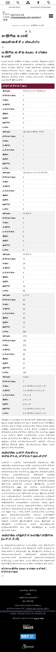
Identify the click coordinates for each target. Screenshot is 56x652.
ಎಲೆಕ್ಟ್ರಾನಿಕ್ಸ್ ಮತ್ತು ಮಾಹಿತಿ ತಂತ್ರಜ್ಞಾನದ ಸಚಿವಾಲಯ (21, 611)
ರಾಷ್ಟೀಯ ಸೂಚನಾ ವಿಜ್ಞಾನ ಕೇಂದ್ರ (37, 609)
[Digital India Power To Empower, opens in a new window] (28, 647)
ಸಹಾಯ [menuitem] (28, 594)
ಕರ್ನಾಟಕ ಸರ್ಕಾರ (14, 7)
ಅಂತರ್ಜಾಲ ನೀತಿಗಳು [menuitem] (28, 590)
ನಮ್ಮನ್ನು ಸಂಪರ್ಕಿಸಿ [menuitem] (28, 597)
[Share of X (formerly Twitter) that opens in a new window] (30, 31)
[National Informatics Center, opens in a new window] (28, 637)
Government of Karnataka (40, 7)
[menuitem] (7, 2)
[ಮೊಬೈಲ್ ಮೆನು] (51, 16)
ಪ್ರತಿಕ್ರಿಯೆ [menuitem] (28, 601)
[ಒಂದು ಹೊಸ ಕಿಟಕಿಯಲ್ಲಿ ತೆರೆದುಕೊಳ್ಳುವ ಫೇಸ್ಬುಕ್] (26, 31)
